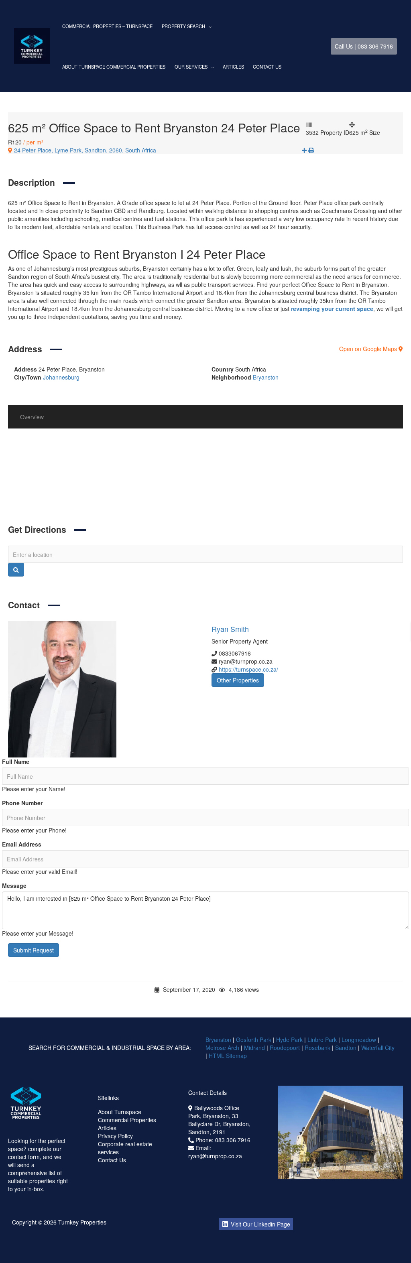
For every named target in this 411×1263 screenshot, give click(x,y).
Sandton (345, 1048)
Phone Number (22, 803)
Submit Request (33, 950)
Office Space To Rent (92, 489)
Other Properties (238, 680)
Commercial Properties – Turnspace (107, 26)
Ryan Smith (230, 628)
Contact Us (267, 66)
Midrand (254, 1048)
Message (14, 885)
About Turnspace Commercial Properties (113, 66)
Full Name (15, 761)
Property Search (183, 26)
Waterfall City (378, 1048)
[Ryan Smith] (103, 689)
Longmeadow (359, 1040)
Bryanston (266, 377)
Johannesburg (61, 377)
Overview (32, 417)
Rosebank (317, 1048)
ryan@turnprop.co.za (215, 1156)
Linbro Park (322, 1040)
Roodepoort (285, 1048)
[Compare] (305, 150)
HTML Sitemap (228, 1056)
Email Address (21, 844)
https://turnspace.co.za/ (248, 669)
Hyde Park (289, 1040)
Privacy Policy (115, 1136)
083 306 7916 (232, 1140)
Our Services (191, 66)
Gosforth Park (253, 1040)
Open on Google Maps (369, 349)
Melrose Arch (222, 1048)
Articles (233, 66)
